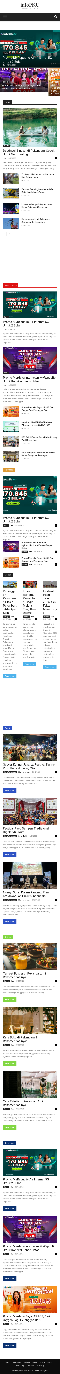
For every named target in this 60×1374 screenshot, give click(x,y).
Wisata (6, 146)
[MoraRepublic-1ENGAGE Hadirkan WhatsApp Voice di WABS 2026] (11, 426)
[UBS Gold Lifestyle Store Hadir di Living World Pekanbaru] (11, 441)
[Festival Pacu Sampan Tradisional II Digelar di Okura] (30, 811)
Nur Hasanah (24, 772)
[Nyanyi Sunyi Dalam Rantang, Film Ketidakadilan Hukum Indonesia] (30, 875)
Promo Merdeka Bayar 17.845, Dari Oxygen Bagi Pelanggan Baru (26, 1318)
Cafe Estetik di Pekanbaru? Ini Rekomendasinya (23, 1103)
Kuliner (8, 937)
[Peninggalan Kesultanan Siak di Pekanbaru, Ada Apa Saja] (10, 584)
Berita (8, 1362)
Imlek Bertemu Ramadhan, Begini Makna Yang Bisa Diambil (29, 601)
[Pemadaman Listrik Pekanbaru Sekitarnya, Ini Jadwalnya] (11, 223)
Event (7, 728)
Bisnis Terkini (11, 285)
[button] (56, 17)
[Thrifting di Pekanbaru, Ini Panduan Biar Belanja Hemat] (11, 178)
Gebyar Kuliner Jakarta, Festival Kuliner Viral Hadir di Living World (29, 766)
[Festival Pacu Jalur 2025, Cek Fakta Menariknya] (50, 584)
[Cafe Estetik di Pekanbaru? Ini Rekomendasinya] (30, 1084)
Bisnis (6, 53)
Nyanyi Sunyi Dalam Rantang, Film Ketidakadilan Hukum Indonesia (26, 894)
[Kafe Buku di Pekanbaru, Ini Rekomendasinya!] (30, 1020)
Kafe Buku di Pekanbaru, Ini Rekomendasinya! (21, 1039)
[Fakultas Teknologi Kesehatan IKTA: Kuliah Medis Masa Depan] (11, 193)
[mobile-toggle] (5, 17)
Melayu (8, 575)
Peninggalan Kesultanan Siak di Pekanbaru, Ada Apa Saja (10, 601)
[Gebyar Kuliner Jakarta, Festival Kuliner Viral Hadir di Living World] (30, 747)
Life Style (30, 1365)
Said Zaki (22, 836)
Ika (4, 158)
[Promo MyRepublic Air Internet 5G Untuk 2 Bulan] (30, 49)
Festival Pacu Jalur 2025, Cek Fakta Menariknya (50, 601)
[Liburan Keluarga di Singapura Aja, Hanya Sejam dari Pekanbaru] (11, 208)
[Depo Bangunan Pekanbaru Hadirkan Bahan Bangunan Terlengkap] (11, 456)
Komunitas (10, 1143)
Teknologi (9, 470)
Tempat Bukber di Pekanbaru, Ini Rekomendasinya (24, 975)
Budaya (26, 617)
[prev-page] (5, 234)
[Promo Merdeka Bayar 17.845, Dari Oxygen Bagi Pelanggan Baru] (11, 411)
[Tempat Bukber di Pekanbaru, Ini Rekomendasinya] (30, 956)
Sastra (42, 1362)
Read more (9, 676)
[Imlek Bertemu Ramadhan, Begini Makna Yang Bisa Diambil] (30, 584)
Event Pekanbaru (10, 772)
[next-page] (9, 234)
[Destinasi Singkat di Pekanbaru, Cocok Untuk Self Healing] (30, 127)
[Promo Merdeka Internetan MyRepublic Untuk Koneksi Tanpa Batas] (24, 80)
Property (40, 1365)
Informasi (17, 1362)
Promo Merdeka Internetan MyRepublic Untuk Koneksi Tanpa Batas (29, 379)
